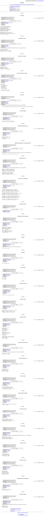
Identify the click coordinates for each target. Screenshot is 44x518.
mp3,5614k (7, 44)
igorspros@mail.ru (11, 7)
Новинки (29, 4)
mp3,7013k (8, 414)
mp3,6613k (8, 117)
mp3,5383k (8, 258)
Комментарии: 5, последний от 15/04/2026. (16, 508)
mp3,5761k (8, 466)
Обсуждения (25, 4)
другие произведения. (40, 0)
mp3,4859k (8, 382)
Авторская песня (14, 8)
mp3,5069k (7, 62)
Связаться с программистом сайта (23, 512)
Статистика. (19, 510)
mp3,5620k (8, 432)
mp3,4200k (7, 101)
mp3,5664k (7, 79)
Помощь (32, 4)
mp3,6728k (8, 289)
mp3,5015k (8, 222)
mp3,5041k (8, 449)
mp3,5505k (8, 243)
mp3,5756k (8, 323)
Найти (19, 4)
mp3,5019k (8, 399)
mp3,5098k (8, 164)
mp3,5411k (8, 132)
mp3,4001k (8, 500)
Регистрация (15, 4)
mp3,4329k (8, 149)
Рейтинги (21, 4)
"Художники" (21, 514)
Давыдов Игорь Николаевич (16, 6)
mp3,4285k (8, 305)
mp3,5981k (8, 210)
